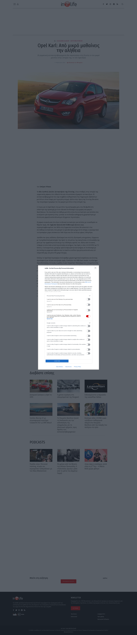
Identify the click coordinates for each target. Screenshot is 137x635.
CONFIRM (57, 361)
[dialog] (68, 317)
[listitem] (68, 296)
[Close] (95, 268)
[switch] (88, 299)
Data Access (68, 366)
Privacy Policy (77, 366)
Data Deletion (59, 366)
